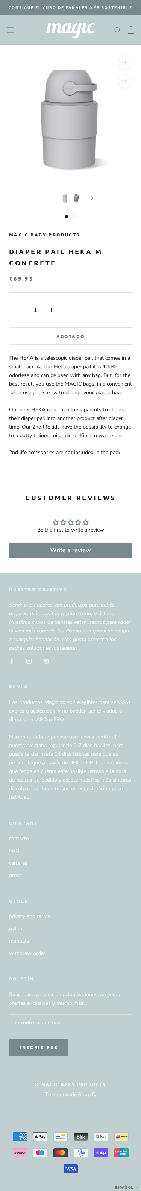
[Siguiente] (92, 198)
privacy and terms (29, 916)
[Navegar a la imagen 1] (66, 216)
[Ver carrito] (131, 30)
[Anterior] (49, 198)
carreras (18, 863)
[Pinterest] (46, 660)
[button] (127, 1187)
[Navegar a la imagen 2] (74, 216)
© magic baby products (70, 1084)
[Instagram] (29, 660)
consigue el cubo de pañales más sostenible (70, 7)
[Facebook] (11, 660)
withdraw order (27, 953)
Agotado (70, 336)
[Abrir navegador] (10, 30)
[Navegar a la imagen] (65, 198)
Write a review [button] (70, 550)
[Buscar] (117, 30)
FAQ (14, 850)
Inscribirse (39, 1047)
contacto (19, 838)
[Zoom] (125, 62)
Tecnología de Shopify (70, 1094)
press (15, 875)
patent (16, 928)
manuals (19, 940)
